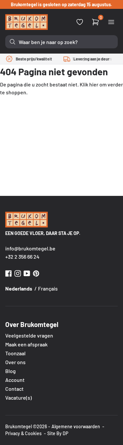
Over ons (15, 362)
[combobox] (61, 41)
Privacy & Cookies (23, 433)
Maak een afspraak (26, 344)
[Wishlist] (79, 22)
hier (93, 84)
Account (15, 380)
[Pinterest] (36, 272)
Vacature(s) (18, 397)
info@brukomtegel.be (30, 248)
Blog (10, 371)
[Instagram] (17, 272)
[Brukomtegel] (26, 22)
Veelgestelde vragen (29, 335)
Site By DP (57, 433)
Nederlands (18, 288)
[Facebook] (8, 272)
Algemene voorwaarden (75, 426)
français (48, 288)
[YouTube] (27, 272)
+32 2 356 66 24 (22, 256)
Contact (14, 389)
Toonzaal (15, 353)
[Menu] (111, 22)
